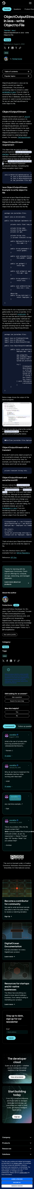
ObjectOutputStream (14, 111)
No (17, 716)
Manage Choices (17, 1186)
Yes (17, 712)
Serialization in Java (9, 508)
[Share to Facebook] (9, 48)
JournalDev (12, 734)
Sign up (17, 1117)
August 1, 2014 (14, 737)
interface (5, 154)
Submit (10, 1038)
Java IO (27, 117)
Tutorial (7, 40)
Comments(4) (9, 726)
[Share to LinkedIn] (12, 48)
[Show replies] (12, 756)
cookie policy (23, 1172)
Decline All (17, 1182)
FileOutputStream (24, 137)
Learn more (9, 957)
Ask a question (17, 697)
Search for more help (17, 701)
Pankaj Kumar (17, 59)
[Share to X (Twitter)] (5, 48)
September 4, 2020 (15, 822)
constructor (21, 314)
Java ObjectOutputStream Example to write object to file (14, 190)
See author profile (10, 634)
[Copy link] (20, 48)
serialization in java (9, 92)
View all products (17, 1077)
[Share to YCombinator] (16, 48)
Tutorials (7, 9)
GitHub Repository (23, 553)
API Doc (14, 557)
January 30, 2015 (15, 767)
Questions (17, 9)
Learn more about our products (13, 583)
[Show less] (28, 735)
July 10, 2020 (15, 799)
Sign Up (7, 916)
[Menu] (30, 3)
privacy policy (18, 1163)
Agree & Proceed (17, 1179)
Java (13, 30)
